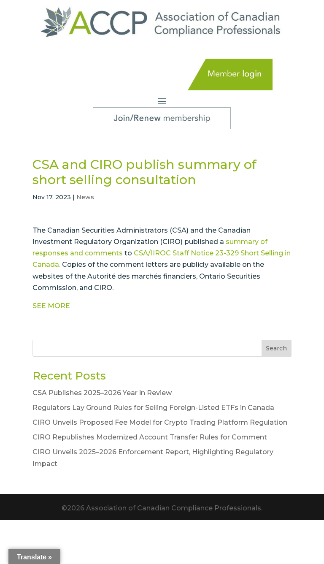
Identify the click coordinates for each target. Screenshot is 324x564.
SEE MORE (51, 306)
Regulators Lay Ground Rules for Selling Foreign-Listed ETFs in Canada (153, 408)
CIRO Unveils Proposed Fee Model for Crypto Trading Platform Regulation (159, 422)
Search (276, 348)
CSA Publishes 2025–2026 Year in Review (102, 393)
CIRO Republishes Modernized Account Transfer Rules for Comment (149, 437)
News (85, 197)
